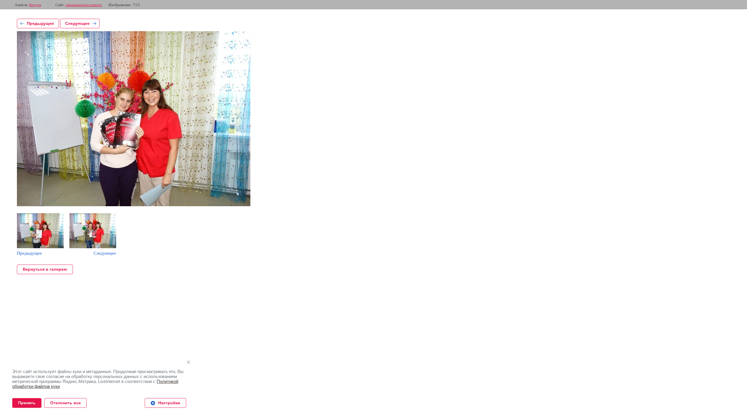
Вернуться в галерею (45, 269)
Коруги (35, 5)
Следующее (77, 23)
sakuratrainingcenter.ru (84, 5)
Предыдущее (40, 23)
